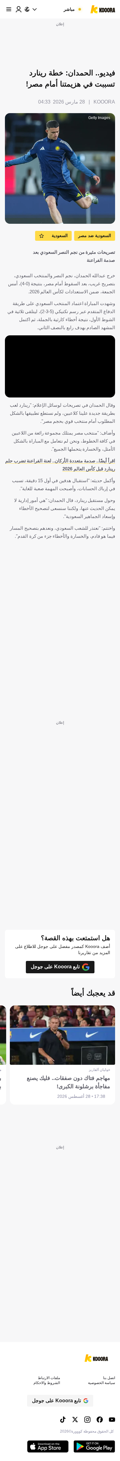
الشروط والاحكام (47, 1383)
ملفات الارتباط (49, 1378)
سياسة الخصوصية (101, 1383)
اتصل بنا (109, 1378)
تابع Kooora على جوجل (55, 966)
